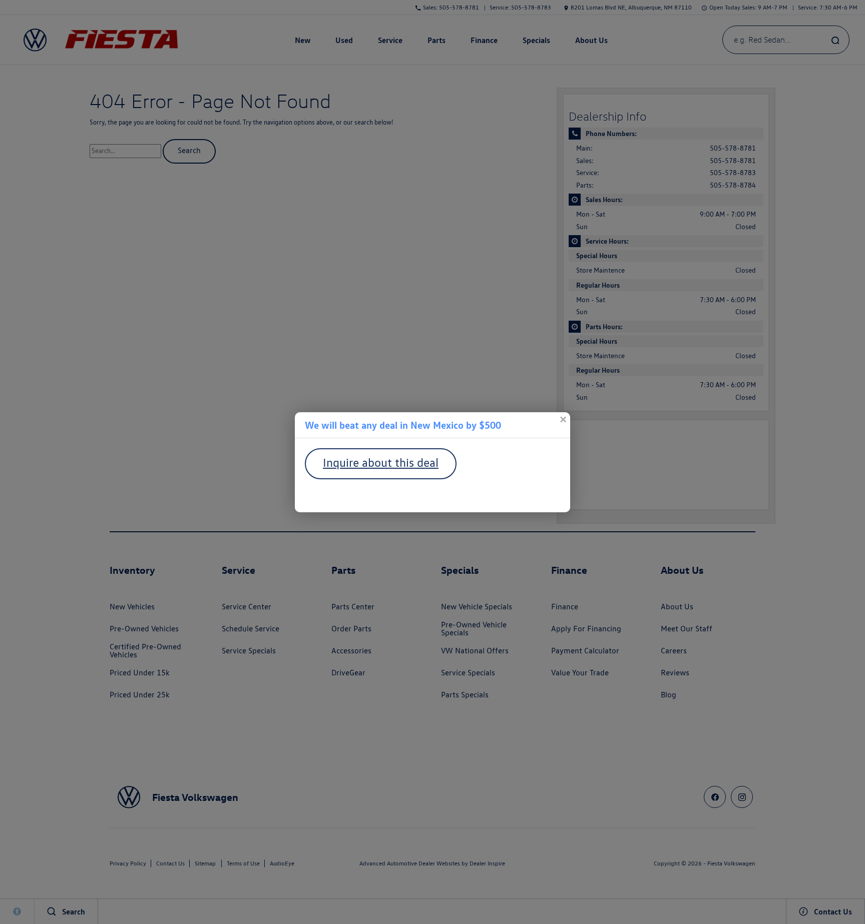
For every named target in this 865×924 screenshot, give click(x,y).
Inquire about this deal (381, 462)
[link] (562, 419)
